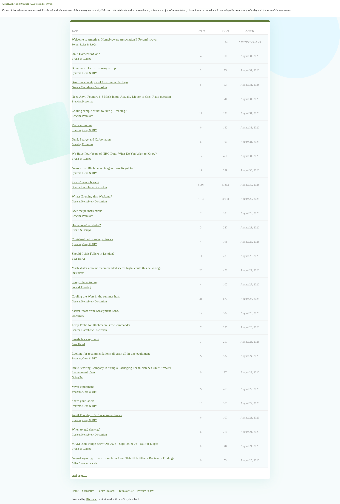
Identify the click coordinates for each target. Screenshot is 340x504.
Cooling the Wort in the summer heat (96, 296)
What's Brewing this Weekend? (92, 196)
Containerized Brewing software (92, 239)
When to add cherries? (86, 429)
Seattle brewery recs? (85, 339)
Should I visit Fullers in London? (93, 253)
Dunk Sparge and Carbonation (91, 139)
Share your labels (83, 401)
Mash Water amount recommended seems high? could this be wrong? (116, 268)
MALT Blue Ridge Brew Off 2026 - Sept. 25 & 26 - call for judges (115, 443)
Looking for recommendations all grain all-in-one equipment (111, 353)
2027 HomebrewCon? (86, 54)
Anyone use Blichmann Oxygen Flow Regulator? (103, 168)
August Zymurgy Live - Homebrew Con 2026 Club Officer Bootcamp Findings (123, 458)
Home (75, 490)
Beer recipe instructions (87, 211)
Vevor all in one (82, 125)
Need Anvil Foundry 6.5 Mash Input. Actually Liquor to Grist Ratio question (121, 96)
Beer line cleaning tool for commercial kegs (100, 82)
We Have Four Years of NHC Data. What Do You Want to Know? (114, 153)
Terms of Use (126, 490)
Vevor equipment (83, 386)
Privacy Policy (145, 490)
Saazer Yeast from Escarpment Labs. (95, 311)
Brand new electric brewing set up (94, 68)
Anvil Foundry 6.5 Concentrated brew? (97, 415)
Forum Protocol (106, 490)
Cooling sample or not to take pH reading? (99, 111)
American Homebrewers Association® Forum (27, 3)
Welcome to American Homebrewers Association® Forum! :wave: (114, 39)
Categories (88, 490)
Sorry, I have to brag (85, 282)
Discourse (91, 499)
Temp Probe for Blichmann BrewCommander (101, 325)
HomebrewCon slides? (86, 225)
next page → (79, 475)
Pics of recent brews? (85, 182)
